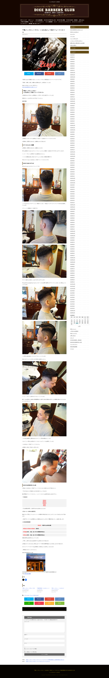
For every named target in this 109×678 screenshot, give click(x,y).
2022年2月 (72, 173)
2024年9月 (72, 105)
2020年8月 (72, 213)
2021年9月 (72, 184)
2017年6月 (72, 297)
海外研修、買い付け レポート (34, 23)
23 (87, 322)
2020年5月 (72, 220)
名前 (25, 634)
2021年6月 (72, 191)
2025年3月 (72, 92)
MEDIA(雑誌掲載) (39, 20)
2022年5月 (72, 167)
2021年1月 (72, 202)
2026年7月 (72, 57)
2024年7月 (72, 109)
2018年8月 (72, 266)
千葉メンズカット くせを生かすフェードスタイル (57, 589)
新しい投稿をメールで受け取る (30, 651)
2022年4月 (72, 169)
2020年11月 (72, 206)
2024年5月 (72, 114)
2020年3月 (72, 224)
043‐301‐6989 (27, 573)
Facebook (39, 73)
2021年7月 (72, 189)
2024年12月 (72, 98)
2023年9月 (72, 132)
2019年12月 (72, 231)
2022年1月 (72, 176)
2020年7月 (72, 215)
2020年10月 (72, 209)
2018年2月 (72, 279)
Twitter (29, 73)
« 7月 (79, 326)
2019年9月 (72, 237)
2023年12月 (72, 125)
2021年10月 (72, 182)
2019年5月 (72, 246)
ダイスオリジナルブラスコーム (65, 21)
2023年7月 (72, 136)
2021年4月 (72, 195)
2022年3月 (72, 171)
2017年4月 (72, 301)
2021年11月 (72, 180)
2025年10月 (72, 76)
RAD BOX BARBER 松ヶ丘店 (50, 20)
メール (26, 638)
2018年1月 (72, 281)
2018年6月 (72, 270)
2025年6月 (72, 85)
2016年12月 (72, 310)
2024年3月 (72, 118)
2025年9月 (72, 79)
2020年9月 (72, 211)
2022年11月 (72, 154)
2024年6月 (72, 112)
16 (87, 320)
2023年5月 (72, 140)
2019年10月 (72, 235)
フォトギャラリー (24, 23)
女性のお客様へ (73, 45)
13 (79, 320)
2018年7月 (72, 268)
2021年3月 (72, 198)
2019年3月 (72, 251)
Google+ (49, 73)
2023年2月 (72, 147)
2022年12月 (72, 151)
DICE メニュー (31, 20)
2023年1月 (72, 149)
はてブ (59, 73)
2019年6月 (72, 244)
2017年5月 (72, 299)
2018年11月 (72, 259)
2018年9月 (72, 264)
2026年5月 (72, 61)
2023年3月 (72, 145)
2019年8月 (72, 240)
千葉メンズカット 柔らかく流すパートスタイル (28, 589)
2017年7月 (72, 295)
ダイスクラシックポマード (77, 21)
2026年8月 (72, 54)
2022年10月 (72, 156)
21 (82, 322)
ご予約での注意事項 (24, 21)
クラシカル (26, 595)
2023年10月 (72, 129)
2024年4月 (72, 116)
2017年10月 (72, 288)
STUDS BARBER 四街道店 (72, 20)
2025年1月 (72, 96)
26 (77, 323)
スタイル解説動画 (48, 21)
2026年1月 (72, 70)
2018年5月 (72, 273)
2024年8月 (72, 107)
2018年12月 (72, 257)
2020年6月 (72, 217)
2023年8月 (72, 134)
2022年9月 (72, 158)
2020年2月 (72, 226)
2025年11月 (72, 74)
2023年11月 (72, 127)
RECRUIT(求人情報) (61, 20)
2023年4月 (72, 143)
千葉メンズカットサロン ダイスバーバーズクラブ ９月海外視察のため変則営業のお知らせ (45, 659)
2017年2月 (72, 306)
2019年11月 (72, 233)
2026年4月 (72, 63)
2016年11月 (72, 312)
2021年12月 (72, 178)
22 (85, 322)
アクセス (31, 21)
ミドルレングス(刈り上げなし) (76, 40)
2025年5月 (72, 87)
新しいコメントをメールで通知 (30, 648)
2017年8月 (72, 292)
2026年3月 (72, 65)
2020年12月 (72, 204)
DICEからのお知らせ (74, 32)
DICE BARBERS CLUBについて (29, 87)
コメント (26, 621)
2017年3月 (72, 303)
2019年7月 (72, 242)
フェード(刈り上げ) (34, 595)
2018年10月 (72, 262)
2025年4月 (72, 90)
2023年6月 (72, 138)
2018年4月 (72, 275)
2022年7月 (72, 162)
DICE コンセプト (23, 20)
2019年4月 (72, 248)
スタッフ (55, 21)
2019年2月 (72, 253)
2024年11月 (72, 101)
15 (85, 320)
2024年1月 (72, 123)
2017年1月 (72, 308)
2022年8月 (72, 160)
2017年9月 (72, 290)
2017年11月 (72, 286)
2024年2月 (72, 120)
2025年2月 (72, 94)
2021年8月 (72, 187)
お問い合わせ (81, 20)
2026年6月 (72, 59)
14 (82, 320)
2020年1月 (72, 228)
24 (71, 323)
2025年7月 (72, 83)
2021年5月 (72, 193)
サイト (25, 643)
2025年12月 (72, 72)
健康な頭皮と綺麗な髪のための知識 (77, 43)
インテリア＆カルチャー (39, 21)
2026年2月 (72, 68)
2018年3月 (72, 277)
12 (77, 320)
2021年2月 (72, 200)
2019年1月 (72, 255)
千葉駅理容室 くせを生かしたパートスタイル (43, 589)
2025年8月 (72, 81)
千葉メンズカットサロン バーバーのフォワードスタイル (38, 661)
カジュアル (72, 34)
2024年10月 (72, 103)
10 (71, 320)
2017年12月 (72, 284)
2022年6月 (72, 165)
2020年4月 (72, 222)
